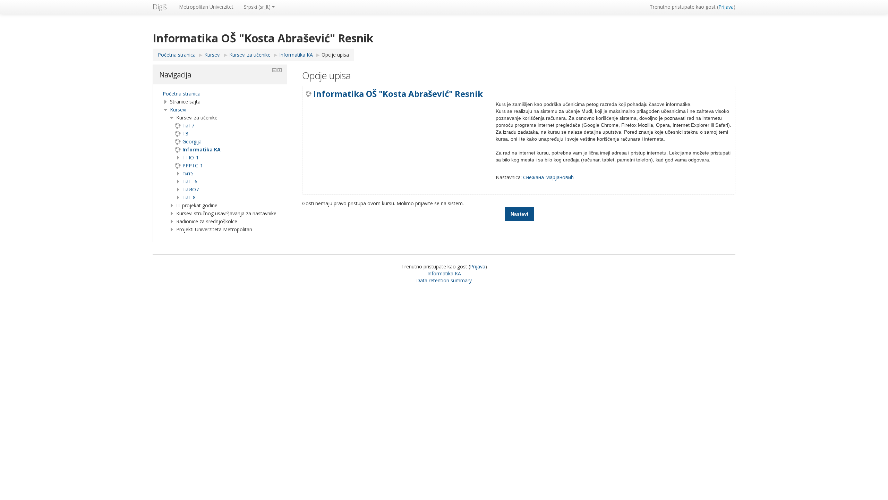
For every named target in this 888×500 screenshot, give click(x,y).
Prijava (726, 6)
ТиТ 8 (189, 197)
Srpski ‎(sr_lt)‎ (257, 6)
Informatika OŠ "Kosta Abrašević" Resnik (398, 94)
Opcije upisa (335, 54)
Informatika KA (444, 273)
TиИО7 (190, 189)
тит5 (188, 173)
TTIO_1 (190, 157)
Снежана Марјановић (548, 177)
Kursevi (178, 109)
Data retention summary (444, 280)
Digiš (160, 6)
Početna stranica (181, 93)
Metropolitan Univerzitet (206, 6)
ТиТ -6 (189, 181)
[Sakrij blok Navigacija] (274, 70)
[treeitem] (220, 93)
